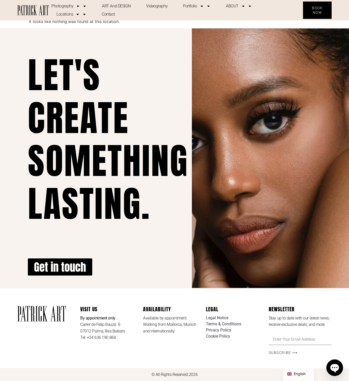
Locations (64, 14)
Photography (62, 6)
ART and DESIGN (116, 6)
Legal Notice (217, 317)
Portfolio (190, 6)
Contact (108, 14)
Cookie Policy (218, 336)
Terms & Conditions (223, 324)
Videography (157, 6)
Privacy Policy (218, 330)
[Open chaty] (335, 368)
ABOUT (232, 6)
